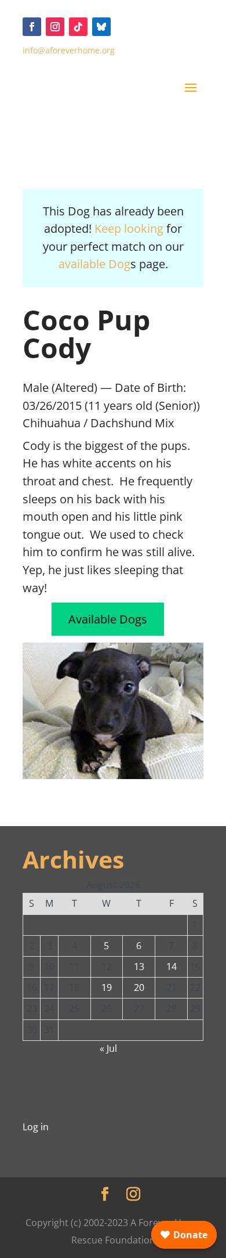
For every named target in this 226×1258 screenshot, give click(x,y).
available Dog (94, 264)
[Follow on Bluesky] (101, 26)
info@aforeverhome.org (69, 50)
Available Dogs (107, 619)
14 (171, 966)
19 (106, 987)
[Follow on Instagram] (55, 26)
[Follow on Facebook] (32, 26)
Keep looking (128, 228)
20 (139, 987)
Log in (36, 1126)
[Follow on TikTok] (78, 26)
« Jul (108, 1048)
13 (139, 966)
